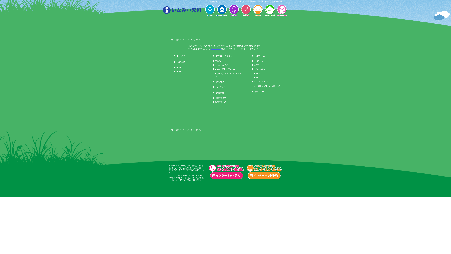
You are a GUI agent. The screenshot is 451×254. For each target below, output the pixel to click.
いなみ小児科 (174, 40)
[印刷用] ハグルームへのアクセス (268, 86)
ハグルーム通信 (259, 69)
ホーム (174, 189)
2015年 (178, 67)
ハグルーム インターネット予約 (264, 175)
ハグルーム (258, 11)
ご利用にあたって (260, 61)
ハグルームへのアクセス (263, 81)
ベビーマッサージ (221, 87)
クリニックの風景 (221, 65)
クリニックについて (222, 11)
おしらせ (210, 11)
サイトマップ (261, 91)
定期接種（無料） (221, 98)
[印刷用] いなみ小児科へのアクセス (228, 74)
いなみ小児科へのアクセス (225, 69)
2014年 (178, 71)
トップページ (216, 49)
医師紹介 (218, 61)
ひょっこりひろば (270, 11)
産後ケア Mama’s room (282, 11)
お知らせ (181, 62)
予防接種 (246, 11)
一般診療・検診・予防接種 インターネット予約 (226, 175)
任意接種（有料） (221, 102)
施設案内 (257, 65)
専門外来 (234, 11)
